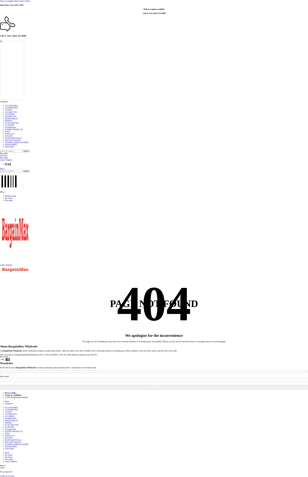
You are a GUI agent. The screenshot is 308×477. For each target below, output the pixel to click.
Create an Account (7, 476)
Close (2, 468)
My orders (4, 153)
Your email (4, 376)
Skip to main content (22, 1)
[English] (6, 164)
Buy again (4, 158)
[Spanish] (9, 164)
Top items (3, 156)
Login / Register (11, 461)
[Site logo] (12, 99)
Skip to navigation (7, 1)
